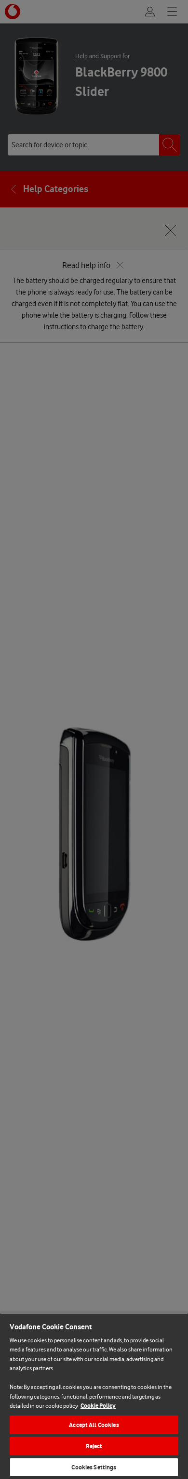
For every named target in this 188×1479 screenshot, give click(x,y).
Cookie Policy (98, 1405)
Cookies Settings (93, 1467)
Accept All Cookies (94, 1424)
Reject (94, 1446)
